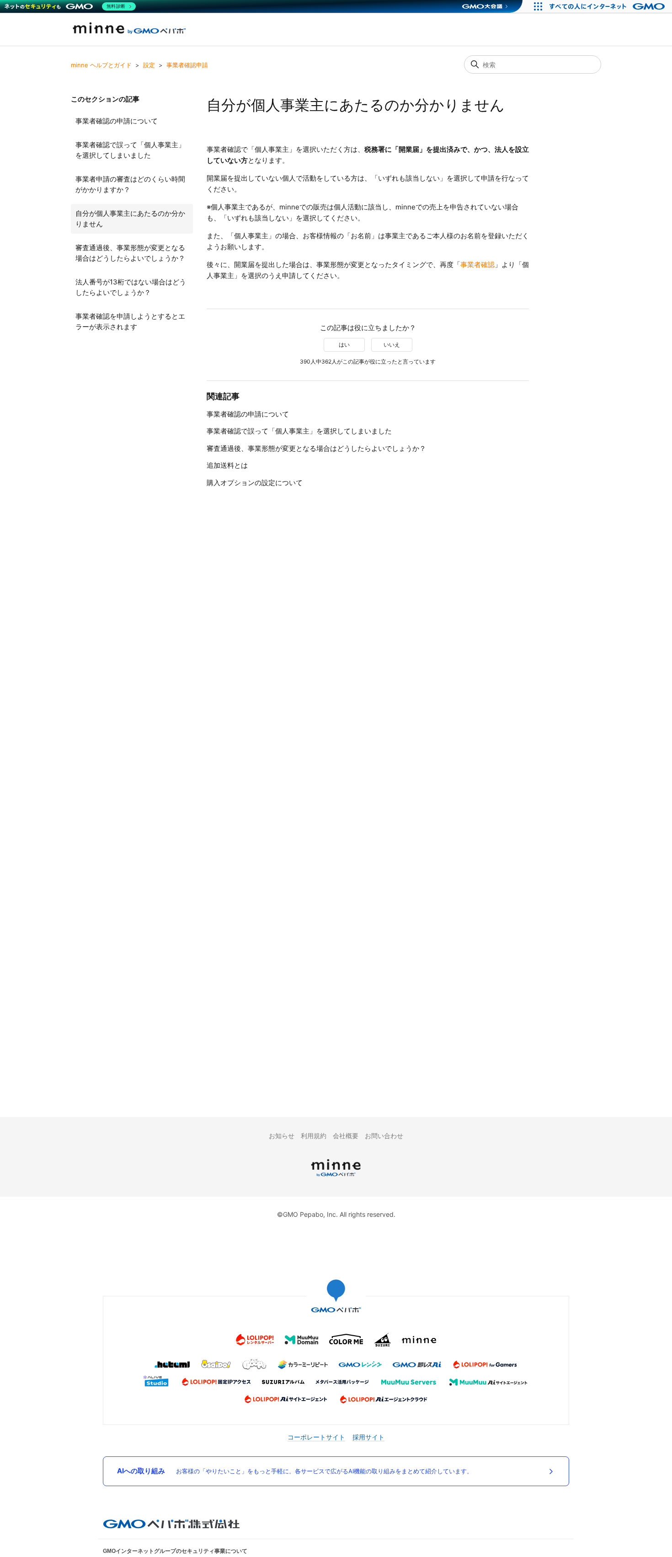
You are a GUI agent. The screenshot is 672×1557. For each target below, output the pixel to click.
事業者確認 (477, 264)
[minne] (336, 1178)
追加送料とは (227, 465)
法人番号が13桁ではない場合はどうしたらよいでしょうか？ (130, 287)
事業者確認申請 (187, 65)
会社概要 (345, 1136)
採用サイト (368, 1437)
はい (344, 344)
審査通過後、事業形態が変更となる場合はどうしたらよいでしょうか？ (130, 252)
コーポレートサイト (316, 1437)
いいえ (392, 344)
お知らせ (281, 1136)
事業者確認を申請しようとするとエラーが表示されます (130, 321)
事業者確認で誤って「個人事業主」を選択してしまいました (130, 150)
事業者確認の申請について (116, 121)
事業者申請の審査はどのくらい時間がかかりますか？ (130, 184)
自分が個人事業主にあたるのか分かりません (130, 218)
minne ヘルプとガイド (101, 65)
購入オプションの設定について (255, 482)
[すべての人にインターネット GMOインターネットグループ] (608, 6)
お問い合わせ (384, 1136)
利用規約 (313, 1136)
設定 (149, 65)
